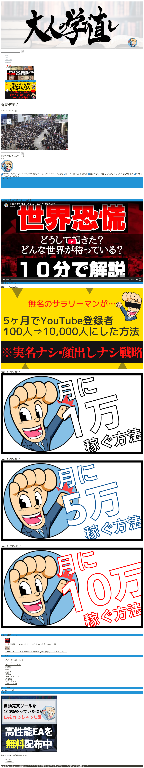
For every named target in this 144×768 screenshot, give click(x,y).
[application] (72, 241)
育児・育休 (11, 681)
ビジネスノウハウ (13, 665)
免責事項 (23, 766)
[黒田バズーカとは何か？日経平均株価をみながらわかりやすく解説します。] (7, 649)
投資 (6, 57)
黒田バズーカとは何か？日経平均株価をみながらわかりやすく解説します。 (36, 652)
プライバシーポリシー (10, 766)
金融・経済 (8, 60)
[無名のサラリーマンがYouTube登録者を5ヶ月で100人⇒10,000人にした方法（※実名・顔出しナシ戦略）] (72, 368)
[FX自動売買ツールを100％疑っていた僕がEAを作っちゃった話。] (7, 642)
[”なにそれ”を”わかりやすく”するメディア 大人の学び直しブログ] (72, 48)
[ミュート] (136, 279)
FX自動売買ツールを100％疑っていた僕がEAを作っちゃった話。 (31, 644)
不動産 (8, 667)
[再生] (4, 279)
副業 (6, 55)
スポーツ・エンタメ (14, 660)
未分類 (8, 679)
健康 (7, 669)
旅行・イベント (12, 677)
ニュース (8, 62)
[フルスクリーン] (140, 279)
